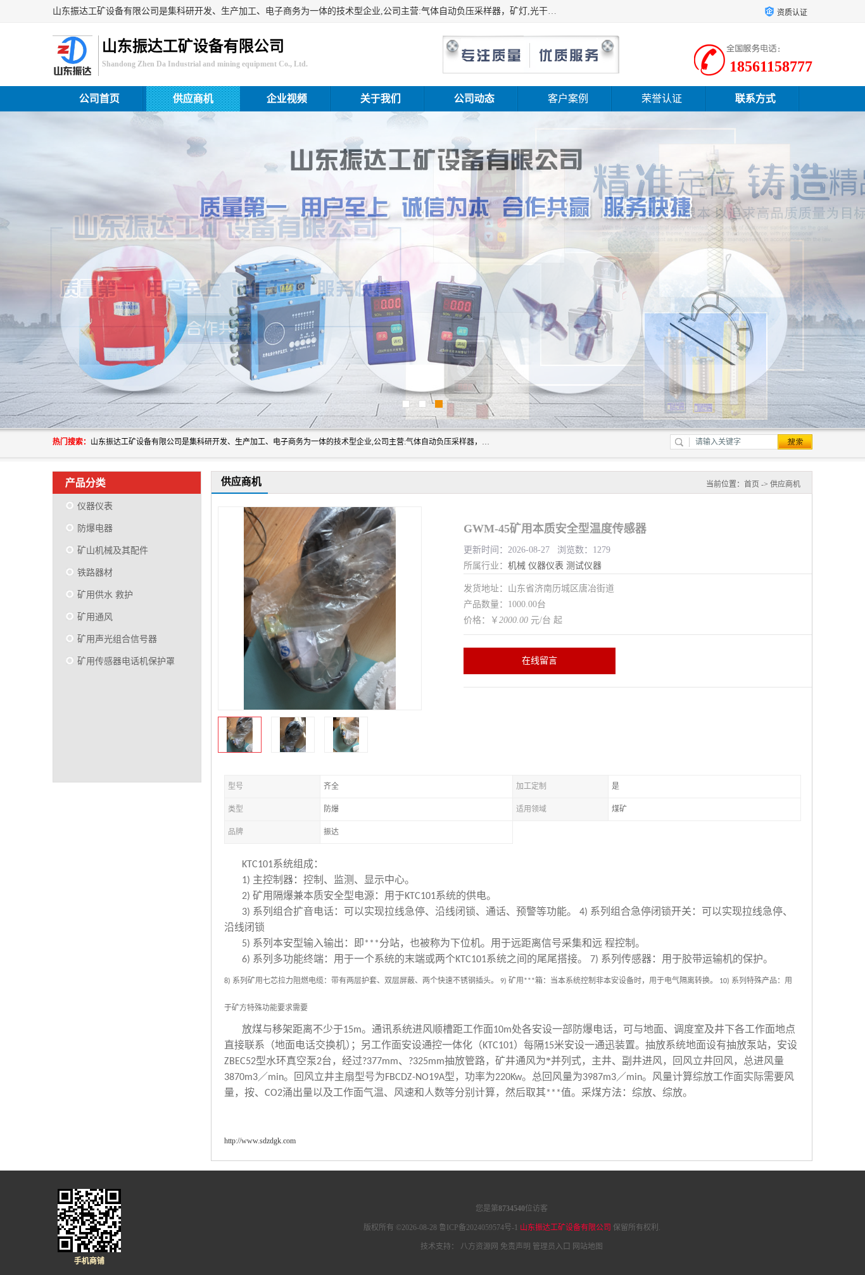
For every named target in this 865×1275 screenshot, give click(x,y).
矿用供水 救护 (105, 595)
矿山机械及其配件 (112, 550)
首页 (751, 484)
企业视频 (287, 98)
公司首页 (99, 98)
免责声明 (515, 1246)
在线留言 (539, 660)
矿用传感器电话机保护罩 (126, 661)
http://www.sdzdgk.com (260, 1140)
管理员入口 (552, 1246)
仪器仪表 (95, 506)
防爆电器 (95, 528)
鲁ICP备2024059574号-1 (478, 1227)
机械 (517, 565)
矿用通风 (95, 617)
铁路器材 (95, 572)
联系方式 (755, 98)
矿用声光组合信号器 (117, 639)
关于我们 (380, 98)
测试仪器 (584, 565)
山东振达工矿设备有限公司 (565, 1227)
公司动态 (474, 98)
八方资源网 (479, 1246)
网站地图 (587, 1246)
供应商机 (193, 98)
